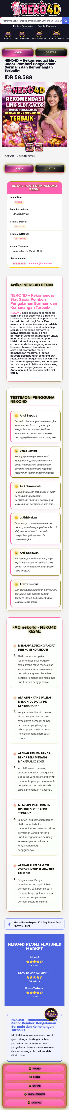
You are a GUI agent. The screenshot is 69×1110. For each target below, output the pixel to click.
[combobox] (31, 20)
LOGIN (18, 52)
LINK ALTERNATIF (36, 1093)
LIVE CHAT (36, 1102)
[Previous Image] (4, 115)
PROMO (37, 1068)
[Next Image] (64, 115)
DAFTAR (51, 52)
